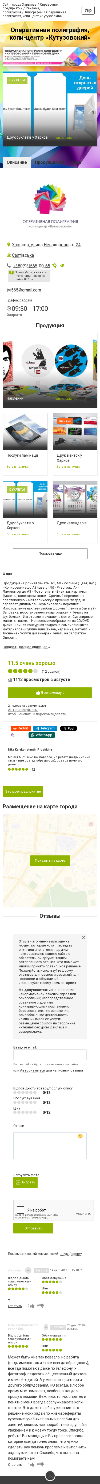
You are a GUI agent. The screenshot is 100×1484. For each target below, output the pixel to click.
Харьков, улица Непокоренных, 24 (46, 244)
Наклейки (15, 398)
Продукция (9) (49, 162)
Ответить (15, 1306)
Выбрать (27, 1182)
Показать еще (50, 553)
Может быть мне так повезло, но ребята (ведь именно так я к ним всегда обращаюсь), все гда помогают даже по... (49, 760)
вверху (76, 1254)
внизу (64, 1254)
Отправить (33, 1228)
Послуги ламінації (22, 455)
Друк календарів (72, 523)
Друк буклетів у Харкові (28, 137)
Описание (17, 162)
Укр (88, 10)
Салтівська (23, 255)
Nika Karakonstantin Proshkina (30, 749)
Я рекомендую (52, 693)
